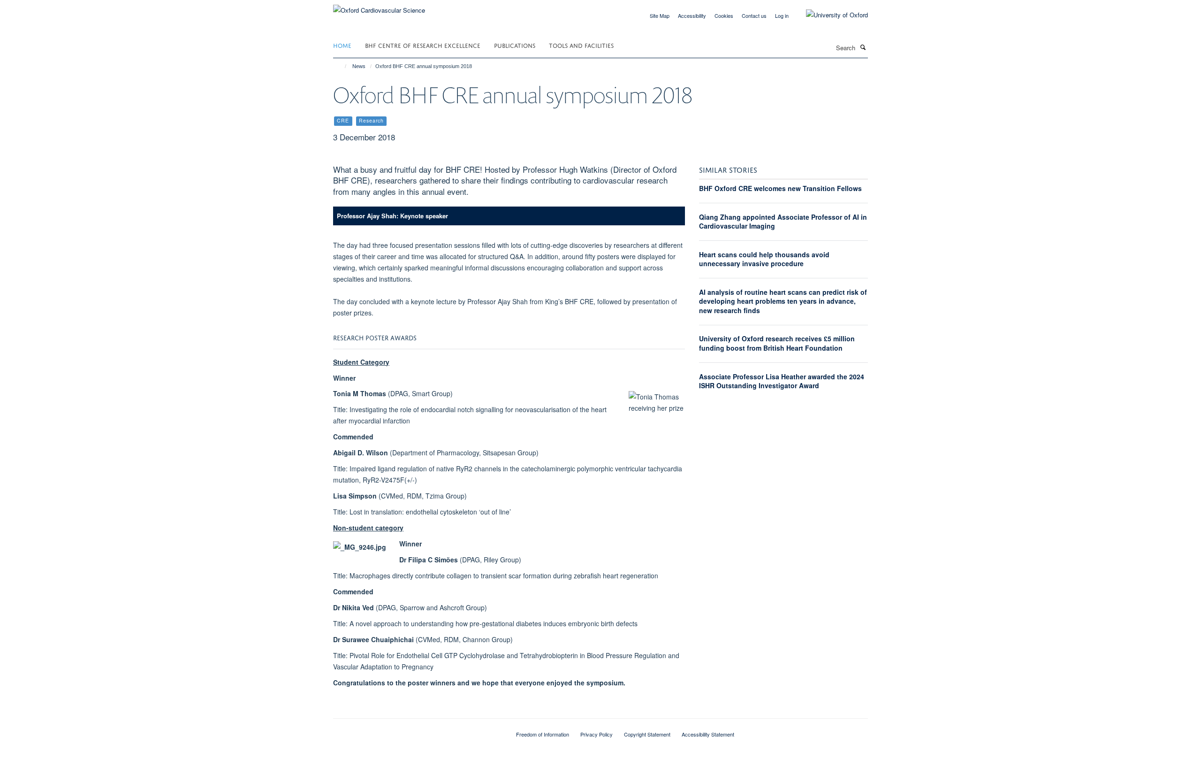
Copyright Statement (647, 734)
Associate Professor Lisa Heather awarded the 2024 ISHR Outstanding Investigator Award (781, 381)
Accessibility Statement (708, 734)
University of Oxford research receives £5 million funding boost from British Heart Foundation (777, 343)
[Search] (863, 47)
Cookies (724, 15)
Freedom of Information (542, 734)
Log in (782, 15)
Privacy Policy (596, 734)
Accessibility (692, 15)
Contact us (754, 15)
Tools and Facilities (581, 44)
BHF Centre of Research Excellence (422, 44)
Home (342, 44)
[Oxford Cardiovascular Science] (379, 6)
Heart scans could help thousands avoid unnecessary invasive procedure (764, 259)
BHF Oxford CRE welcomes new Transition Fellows (780, 188)
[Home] (341, 66)
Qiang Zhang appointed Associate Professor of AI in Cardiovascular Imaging (783, 221)
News (358, 66)
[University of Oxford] (830, 15)
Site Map (659, 15)
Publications (514, 44)
